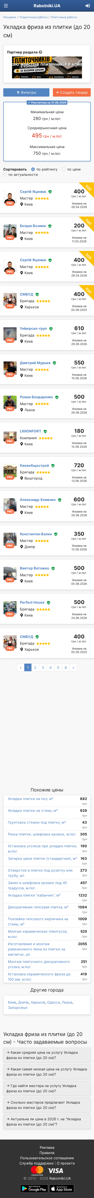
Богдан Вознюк (33, 226)
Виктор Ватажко (34, 568)
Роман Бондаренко (36, 397)
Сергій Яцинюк (33, 191)
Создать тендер (74, 92)
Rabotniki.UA (47, 5)
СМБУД (26, 294)
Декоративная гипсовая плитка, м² (38, 907)
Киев (12, 1002)
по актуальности (23, 174)
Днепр (23, 1002)
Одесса (53, 1002)
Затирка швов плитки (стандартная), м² (42, 858)
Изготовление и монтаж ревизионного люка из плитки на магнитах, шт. (36, 949)
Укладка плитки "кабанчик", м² (34, 895)
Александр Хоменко (38, 499)
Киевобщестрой (34, 465)
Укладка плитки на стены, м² (33, 810)
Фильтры (28, 92)
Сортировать (15, 169)
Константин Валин (36, 534)
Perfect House (32, 602)
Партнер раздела (22, 52)
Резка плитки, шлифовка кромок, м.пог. (42, 834)
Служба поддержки (36, 1163)
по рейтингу (47, 169)
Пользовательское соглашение (47, 1158)
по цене (74, 169)
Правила (47, 1152)
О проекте (66, 1163)
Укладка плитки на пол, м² (30, 798)
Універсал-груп (33, 328)
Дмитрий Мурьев (35, 363)
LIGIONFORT (30, 431)
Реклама (47, 1147)
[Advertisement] (47, 729)
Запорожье (17, 1007)
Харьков (38, 1002)
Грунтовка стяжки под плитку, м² (37, 822)
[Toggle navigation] (6, 6)
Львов (67, 1002)
